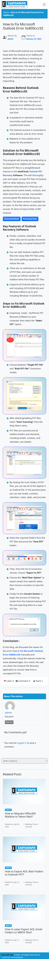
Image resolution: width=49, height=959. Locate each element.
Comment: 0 (24, 680)
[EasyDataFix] (14, 4)
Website (9, 722)
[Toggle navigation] (44, 4)
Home (6, 12)
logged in (22, 742)
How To (8, 810)
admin (10, 39)
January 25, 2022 (33, 39)
